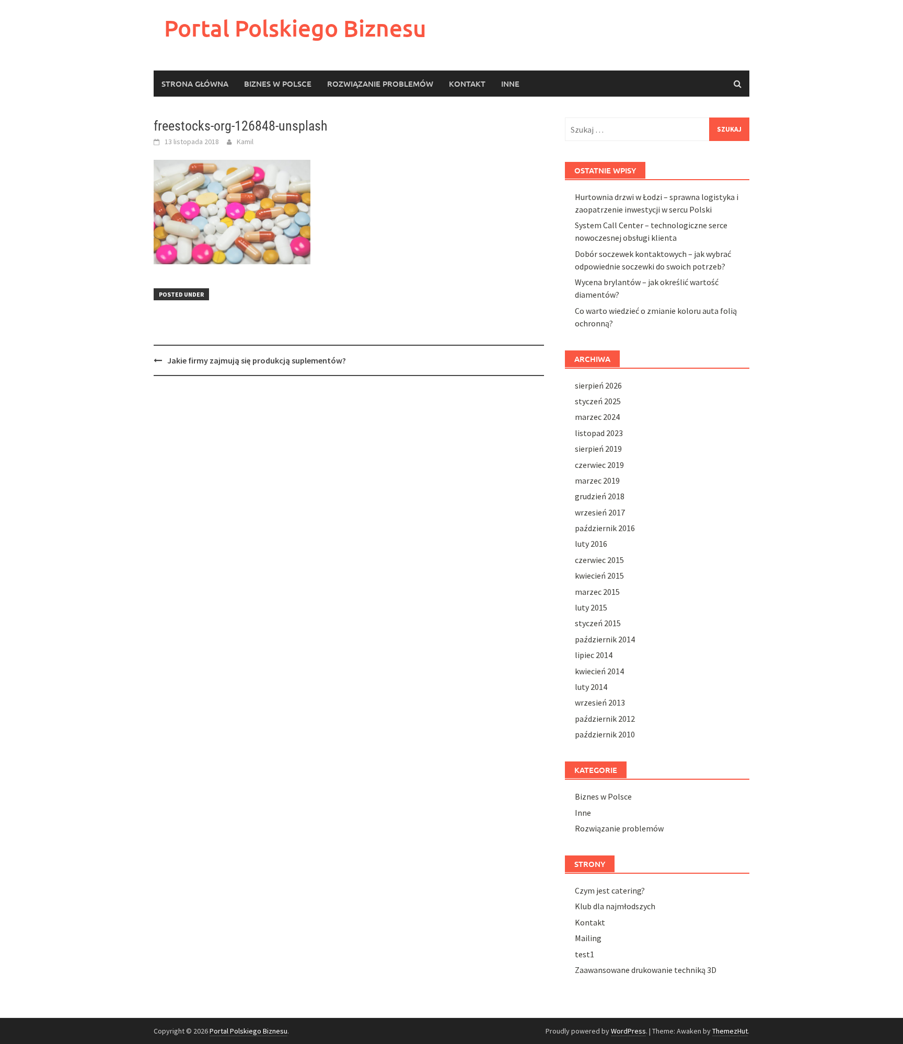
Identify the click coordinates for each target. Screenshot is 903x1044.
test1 (584, 954)
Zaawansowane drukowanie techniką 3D (645, 970)
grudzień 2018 (599, 496)
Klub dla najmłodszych (615, 906)
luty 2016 (591, 543)
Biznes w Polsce (277, 83)
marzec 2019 (597, 480)
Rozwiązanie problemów (380, 83)
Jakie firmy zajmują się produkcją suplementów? (256, 360)
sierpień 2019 (598, 448)
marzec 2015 (597, 591)
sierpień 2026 (598, 385)
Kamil (245, 141)
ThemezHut (730, 1031)
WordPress (628, 1031)
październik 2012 (605, 718)
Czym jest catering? (610, 890)
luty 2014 (591, 687)
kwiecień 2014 (599, 671)
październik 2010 (605, 734)
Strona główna (194, 83)
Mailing (588, 938)
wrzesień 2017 (600, 512)
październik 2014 (605, 639)
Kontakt (467, 83)
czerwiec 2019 (599, 465)
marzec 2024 (597, 417)
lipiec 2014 (593, 655)
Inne (510, 83)
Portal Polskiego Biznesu (295, 28)
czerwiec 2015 (599, 560)
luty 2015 (591, 607)
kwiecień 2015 (599, 575)
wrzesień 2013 (600, 702)
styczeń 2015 (598, 623)
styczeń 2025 (598, 401)
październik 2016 (605, 528)
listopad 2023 (599, 433)
